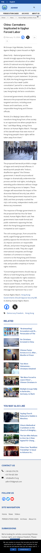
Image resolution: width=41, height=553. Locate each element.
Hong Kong (29, 313)
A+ (35, 37)
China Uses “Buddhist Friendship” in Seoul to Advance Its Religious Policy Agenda (28, 450)
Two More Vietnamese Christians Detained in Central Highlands (28, 366)
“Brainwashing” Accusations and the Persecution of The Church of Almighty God (28, 331)
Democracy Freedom (15, 313)
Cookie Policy (24, 549)
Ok (13, 549)
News (12, 18)
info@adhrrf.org (12, 478)
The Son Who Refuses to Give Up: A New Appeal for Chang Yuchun (28, 438)
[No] (38, 546)
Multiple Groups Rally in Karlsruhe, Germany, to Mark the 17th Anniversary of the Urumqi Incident (28, 391)
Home (3, 18)
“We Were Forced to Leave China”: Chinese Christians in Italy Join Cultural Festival (28, 380)
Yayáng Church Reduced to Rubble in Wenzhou (28, 416)
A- (7, 41)
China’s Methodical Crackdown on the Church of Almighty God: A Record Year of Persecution (28, 428)
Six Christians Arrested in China (27, 340)
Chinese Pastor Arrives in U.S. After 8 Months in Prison (28, 352)
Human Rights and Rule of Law (27, 18)
